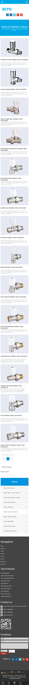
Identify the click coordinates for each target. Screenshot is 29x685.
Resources (3, 561)
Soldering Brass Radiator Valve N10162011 (14, 356)
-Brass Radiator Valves (6, 586)
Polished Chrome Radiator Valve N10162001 (14, 59)
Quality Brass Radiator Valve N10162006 (13, 208)
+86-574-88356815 (8, 609)
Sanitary (3, 553)
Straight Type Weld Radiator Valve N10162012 (11, 386)
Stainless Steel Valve (10, 531)
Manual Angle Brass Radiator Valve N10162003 (11, 119)
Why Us (2, 559)
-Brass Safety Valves (6, 588)
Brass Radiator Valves (13, 29)
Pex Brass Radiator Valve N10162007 (12, 237)
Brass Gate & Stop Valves (12, 493)
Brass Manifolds (9, 521)
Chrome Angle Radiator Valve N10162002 (13, 89)
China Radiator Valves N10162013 (11, 415)
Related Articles (22, 677)
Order (14, 684)
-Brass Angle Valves (5, 580)
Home (3, 29)
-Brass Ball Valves (5, 573)
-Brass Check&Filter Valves (7, 578)
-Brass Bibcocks (4, 583)
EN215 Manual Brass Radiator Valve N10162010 (12, 327)
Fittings (2, 556)
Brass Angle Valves (10, 502)
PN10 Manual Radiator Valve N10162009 (13, 297)
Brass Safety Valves (10, 516)
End (12, 458)
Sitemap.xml (6, 677)
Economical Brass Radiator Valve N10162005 (11, 179)
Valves (6, 29)
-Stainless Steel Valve (6, 596)
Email (9, 684)
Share (20, 684)
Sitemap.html (14, 677)
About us (3, 548)
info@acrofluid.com (8, 615)
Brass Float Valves (9, 526)
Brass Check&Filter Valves (12, 497)
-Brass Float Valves (5, 593)
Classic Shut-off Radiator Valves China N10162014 (13, 445)
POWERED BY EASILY (14, 678)
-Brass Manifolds (5, 591)
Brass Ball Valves (9, 488)
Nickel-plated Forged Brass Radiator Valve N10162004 (14, 149)
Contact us (3, 564)
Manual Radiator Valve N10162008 (11, 267)
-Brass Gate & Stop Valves (7, 575)
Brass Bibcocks (8, 507)
